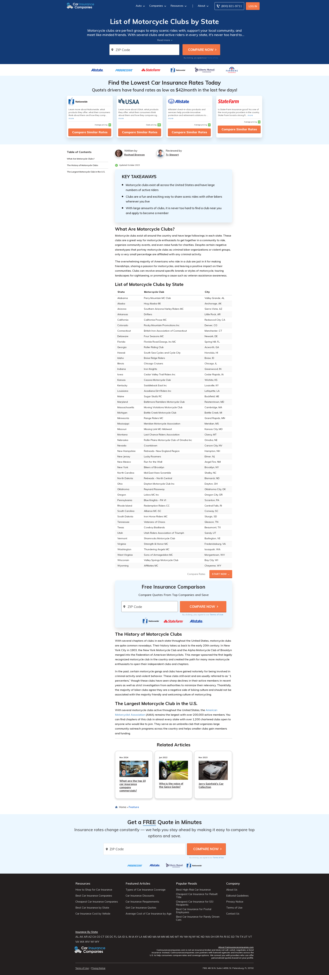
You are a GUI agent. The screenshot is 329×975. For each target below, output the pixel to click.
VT (250, 936)
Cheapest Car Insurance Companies (96, 901)
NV (182, 936)
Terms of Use (212, 58)
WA (207, 936)
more (71, 118)
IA (133, 936)
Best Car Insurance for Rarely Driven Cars (198, 918)
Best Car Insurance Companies (93, 895)
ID (123, 936)
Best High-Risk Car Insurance (193, 889)
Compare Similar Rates (89, 132)
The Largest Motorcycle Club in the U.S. (86, 171)
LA (140, 936)
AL (77, 936)
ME (145, 936)
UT (246, 936)
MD (150, 936)
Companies (156, 5)
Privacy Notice (234, 901)
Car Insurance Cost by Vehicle (92, 913)
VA (77, 941)
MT (177, 936)
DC (111, 936)
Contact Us (232, 913)
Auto (139, 5)
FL (115, 936)
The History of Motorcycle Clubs (82, 165)
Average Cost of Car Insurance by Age (149, 913)
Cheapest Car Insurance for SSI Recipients (194, 903)
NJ (190, 936)
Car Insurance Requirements (142, 901)
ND (203, 936)
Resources (176, 5)
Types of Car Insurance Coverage (146, 889)
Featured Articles (138, 883)
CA (94, 936)
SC (228, 936)
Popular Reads (186, 883)
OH (213, 936)
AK (81, 936)
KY (136, 936)
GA (119, 936)
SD (233, 936)
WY (97, 941)
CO (98, 936)
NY (194, 936)
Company (233, 883)
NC (198, 936)
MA (155, 936)
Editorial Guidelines (237, 895)
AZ (90, 936)
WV (87, 941)
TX (241, 936)
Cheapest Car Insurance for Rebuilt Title (197, 896)
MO (172, 936)
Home (122, 807)
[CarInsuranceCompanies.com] (80, 5)
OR (217, 936)
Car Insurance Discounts (140, 895)
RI (225, 936)
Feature (134, 807)
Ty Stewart (172, 154)
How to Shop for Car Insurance (93, 889)
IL (127, 936)
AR (86, 936)
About (201, 5)
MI (158, 936)
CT (103, 936)
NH (186, 936)
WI (92, 941)
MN (163, 936)
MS (167, 936)
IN (130, 936)
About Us (231, 889)
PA (221, 936)
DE (107, 936)
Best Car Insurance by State (92, 907)
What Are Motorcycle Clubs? (81, 158)
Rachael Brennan (134, 154)
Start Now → (221, 574)
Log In (253, 6)
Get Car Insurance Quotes (141, 907)
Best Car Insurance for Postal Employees (193, 911)
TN (237, 936)
